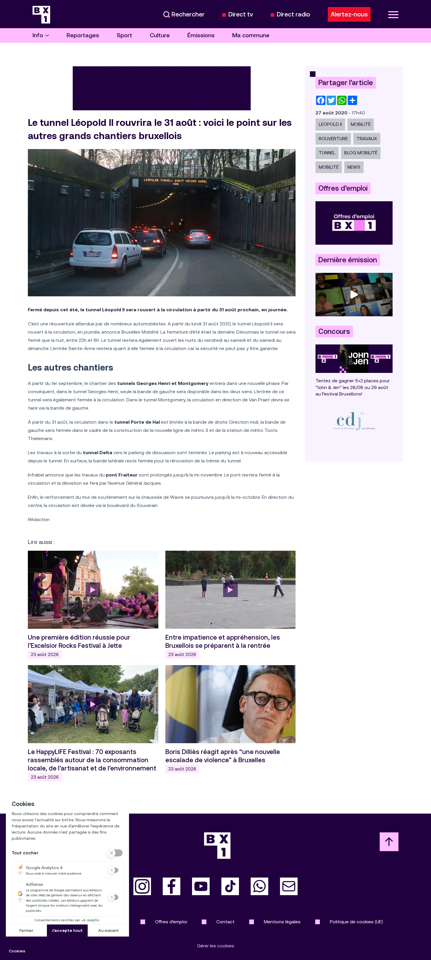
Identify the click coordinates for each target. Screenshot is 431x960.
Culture (160, 35)
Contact (225, 921)
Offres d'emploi (171, 921)
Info (38, 35)
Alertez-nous (349, 14)
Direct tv (240, 14)
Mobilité (361, 124)
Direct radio (293, 14)
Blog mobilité (360, 152)
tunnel (327, 152)
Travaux (367, 138)
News (353, 167)
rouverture (333, 138)
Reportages (83, 35)
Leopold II (330, 124)
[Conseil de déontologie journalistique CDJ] (354, 421)
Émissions (201, 35)
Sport (124, 35)
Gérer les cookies (215, 945)
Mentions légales (282, 921)
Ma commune (250, 35)
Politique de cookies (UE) (356, 921)
